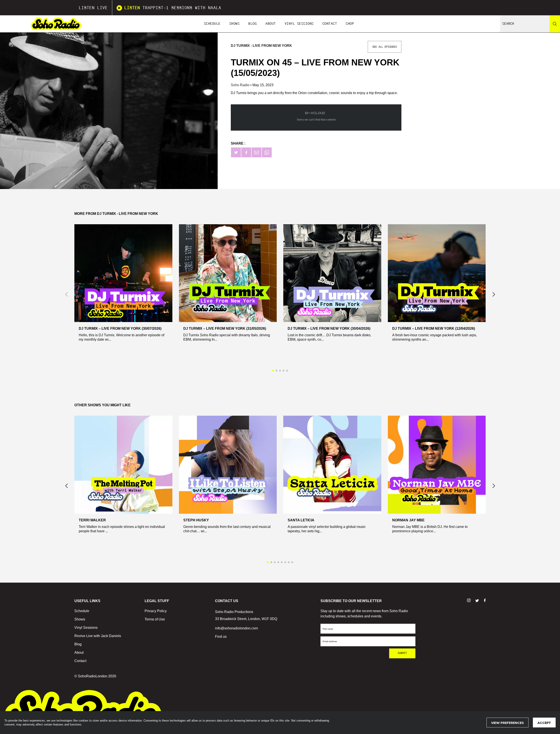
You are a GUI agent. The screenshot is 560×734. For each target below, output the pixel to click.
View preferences (507, 723)
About (270, 23)
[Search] (555, 23)
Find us (221, 636)
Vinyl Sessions (299, 23)
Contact (329, 23)
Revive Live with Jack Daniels (97, 636)
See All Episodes (384, 47)
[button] (494, 294)
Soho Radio (240, 85)
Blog (252, 23)
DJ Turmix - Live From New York (261, 45)
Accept (544, 723)
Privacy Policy (156, 611)
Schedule (212, 23)
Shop (350, 23)
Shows (234, 23)
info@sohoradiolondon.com (236, 628)
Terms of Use (155, 619)
